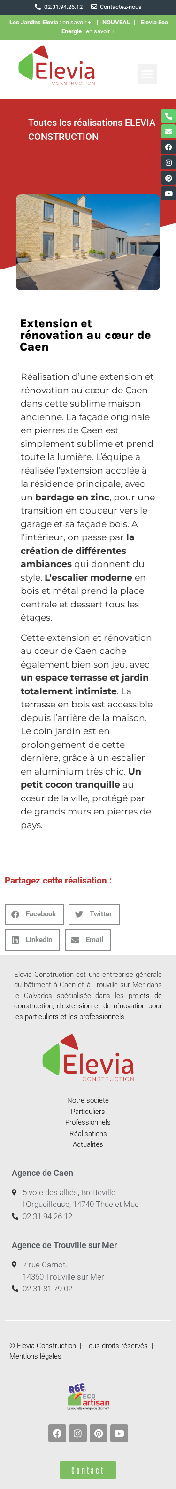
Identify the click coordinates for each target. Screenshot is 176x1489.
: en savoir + (53, 22)
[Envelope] (168, 131)
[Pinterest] (168, 178)
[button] (147, 74)
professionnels (101, 1017)
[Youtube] (168, 193)
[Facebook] (168, 147)
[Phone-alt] (168, 116)
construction (33, 1006)
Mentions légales (35, 1356)
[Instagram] (168, 162)
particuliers (42, 1017)
